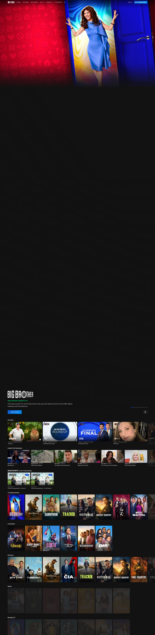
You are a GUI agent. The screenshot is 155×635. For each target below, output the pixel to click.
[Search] (64, 2)
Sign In (130, 2)
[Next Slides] (151, 481)
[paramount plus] (11, 2)
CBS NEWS (26, 2)
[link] (140, 2)
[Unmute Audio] (145, 412)
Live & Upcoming (25, 471)
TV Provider (58, 2)
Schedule (49, 2)
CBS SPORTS (34, 2)
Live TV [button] (42, 2)
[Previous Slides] (4, 481)
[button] (25, 434)
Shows (18, 2)
